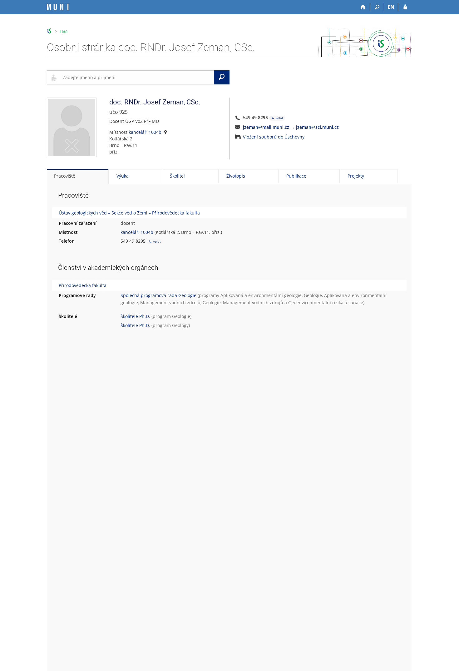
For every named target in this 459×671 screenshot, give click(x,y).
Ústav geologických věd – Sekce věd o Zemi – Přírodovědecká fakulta (129, 213)
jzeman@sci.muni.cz (317, 127)
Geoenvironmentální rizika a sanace (325, 302)
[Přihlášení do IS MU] (405, 7)
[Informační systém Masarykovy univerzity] (58, 7)
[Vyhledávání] (377, 7)
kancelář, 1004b (145, 132)
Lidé (63, 31)
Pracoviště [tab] (64, 176)
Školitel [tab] (177, 176)
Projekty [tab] (356, 176)
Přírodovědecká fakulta (82, 285)
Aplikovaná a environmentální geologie (261, 295)
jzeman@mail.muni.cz (266, 127)
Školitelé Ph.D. (135, 316)
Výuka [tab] (122, 176)
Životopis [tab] (235, 176)
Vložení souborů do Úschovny (273, 137)
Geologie (313, 295)
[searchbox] (137, 77)
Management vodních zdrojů (170, 302)
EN (390, 6)
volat (279, 118)
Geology (180, 325)
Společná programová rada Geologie (158, 295)
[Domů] (363, 7)
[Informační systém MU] (49, 31)
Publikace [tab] (296, 176)
